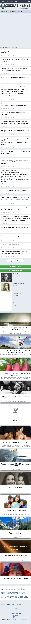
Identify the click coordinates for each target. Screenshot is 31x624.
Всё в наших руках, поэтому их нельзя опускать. (15, 190)
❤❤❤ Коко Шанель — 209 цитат (14, 604)
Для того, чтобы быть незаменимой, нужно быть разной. (15, 131)
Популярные (12, 11)
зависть (20, 592)
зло (18, 596)
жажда (26, 588)
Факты (11, 1)
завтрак (3, 593)
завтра (24, 592)
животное (19, 590)
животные (24, 590)
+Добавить (4, 11)
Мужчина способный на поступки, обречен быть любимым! (14, 60)
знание (21, 597)
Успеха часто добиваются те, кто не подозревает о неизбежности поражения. (15, 228)
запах (25, 593)
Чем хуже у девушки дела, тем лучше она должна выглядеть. (15, 51)
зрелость (12, 598)
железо (15, 589)
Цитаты (2, 1)
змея (6, 597)
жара (7, 589)
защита (19, 595)
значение (26, 597)
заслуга (15, 595)
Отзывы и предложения (16, 613)
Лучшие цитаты (16, 266)
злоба (21, 596)
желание (11, 589)
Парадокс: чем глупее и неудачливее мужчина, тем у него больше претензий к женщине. (14, 69)
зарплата (7, 595)
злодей (25, 596)
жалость (3, 589)
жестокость (13, 590)
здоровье (3, 596)
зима (16, 596)
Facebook (16, 615)
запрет (2, 595)
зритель (21, 598)
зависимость (15, 592)
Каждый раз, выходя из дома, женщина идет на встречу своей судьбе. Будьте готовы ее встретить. (14, 161)
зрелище (7, 598)
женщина (3, 590)
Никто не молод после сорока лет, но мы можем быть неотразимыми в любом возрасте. (14, 252)
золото (2, 598)
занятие (21, 593)
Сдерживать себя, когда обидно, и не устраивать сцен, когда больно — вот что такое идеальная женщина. (15, 199)
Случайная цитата (16, 270)
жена (24, 589)
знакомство (11, 597)
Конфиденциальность (15, 610)
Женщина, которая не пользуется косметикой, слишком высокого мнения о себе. (14, 208)
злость (2, 597)
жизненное (9, 592)
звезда (23, 595)
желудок (20, 589)
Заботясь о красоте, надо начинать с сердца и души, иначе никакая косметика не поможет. (14, 104)
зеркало (12, 596)
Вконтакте (16, 616)
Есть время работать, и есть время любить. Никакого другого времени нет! (13, 237)
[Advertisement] (15, 29)
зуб (24, 598)
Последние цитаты (15, 611)
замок (17, 593)
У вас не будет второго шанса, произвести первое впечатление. (15, 78)
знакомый (16, 597)
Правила (15, 608)
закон (14, 593)
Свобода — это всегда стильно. (10, 245)
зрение (16, 598)
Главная (3, 604)
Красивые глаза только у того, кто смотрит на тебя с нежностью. (15, 152)
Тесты (15, 1)
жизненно (3, 592)
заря (11, 595)
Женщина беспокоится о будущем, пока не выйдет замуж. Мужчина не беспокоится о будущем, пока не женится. (15, 141)
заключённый (9, 593)
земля (7, 596)
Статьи (7, 1)
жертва (8, 590)
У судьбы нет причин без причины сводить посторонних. (13, 113)
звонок (27, 595)
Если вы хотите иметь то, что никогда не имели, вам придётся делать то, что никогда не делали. (15, 122)
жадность (22, 588)
